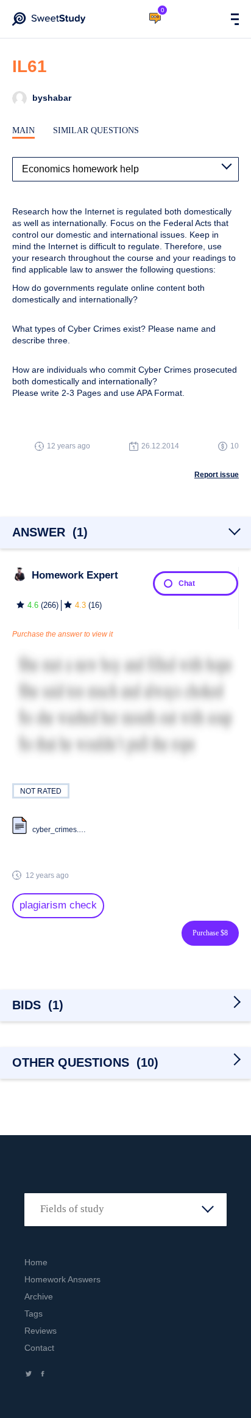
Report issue (216, 474)
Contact (39, 1348)
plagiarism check (58, 905)
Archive (38, 1296)
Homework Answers (62, 1279)
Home (36, 1262)
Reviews (40, 1331)
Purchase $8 (210, 933)
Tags (33, 1313)
